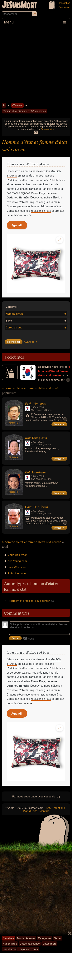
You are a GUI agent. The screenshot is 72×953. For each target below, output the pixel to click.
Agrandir (17, 225)
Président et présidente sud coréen (29, 600)
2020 (41, 407)
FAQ (48, 807)
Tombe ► (59, 424)
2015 (41, 442)
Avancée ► (31, 341)
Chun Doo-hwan (36, 506)
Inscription (64, 3)
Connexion (64, 7)
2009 (41, 476)
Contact (44, 810)
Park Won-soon (35, 403)
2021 (41, 511)
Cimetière (17, 105)
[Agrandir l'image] (59, 239)
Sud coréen (37, 410)
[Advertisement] (36, 64)
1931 (33, 511)
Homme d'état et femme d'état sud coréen (24, 111)
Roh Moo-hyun (35, 472)
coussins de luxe (41, 210)
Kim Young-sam (36, 437)
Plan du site (30, 810)
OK (36, 132)
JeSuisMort (19, 5)
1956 (33, 407)
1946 (33, 476)
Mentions (59, 807)
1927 (33, 442)
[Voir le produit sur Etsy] (36, 263)
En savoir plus (47, 129)
